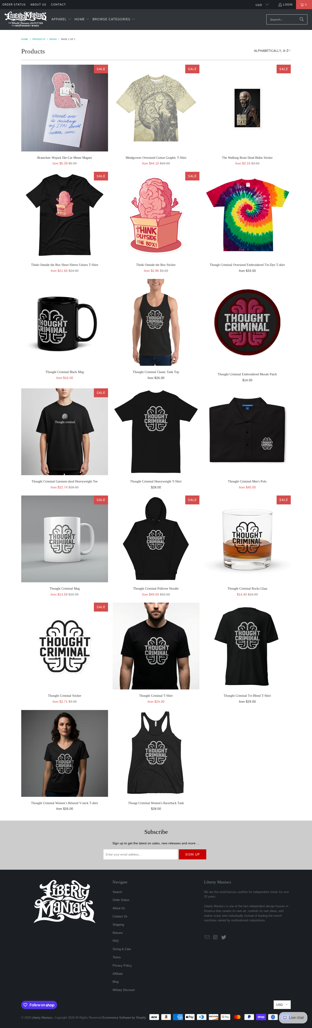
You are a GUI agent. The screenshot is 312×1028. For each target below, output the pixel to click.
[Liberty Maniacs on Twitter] (223, 938)
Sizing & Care (122, 949)
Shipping (118, 924)
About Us (38, 4)
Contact (58, 4)
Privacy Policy (122, 965)
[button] (61, 19)
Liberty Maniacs (42, 1017)
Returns (118, 933)
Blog (116, 981)
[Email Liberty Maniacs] (207, 938)
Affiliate (118, 973)
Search (117, 892)
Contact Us (120, 916)
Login (288, 4)
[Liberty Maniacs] (26, 19)
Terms (117, 957)
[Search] (301, 19)
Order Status (14, 4)
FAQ (116, 941)
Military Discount (124, 990)
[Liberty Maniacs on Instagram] (215, 938)
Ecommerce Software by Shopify (124, 1017)
